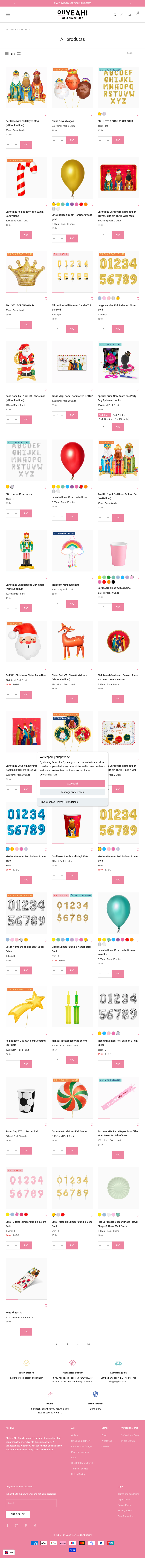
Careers (105, 1446)
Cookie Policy (124, 1505)
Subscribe (18, 1514)
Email (104, 1435)
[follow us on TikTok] (35, 1525)
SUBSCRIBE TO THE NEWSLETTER (77, 3)
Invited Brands (127, 1441)
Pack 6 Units (118, 415)
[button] (46, 114)
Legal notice (124, 1499)
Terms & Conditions (67, 801)
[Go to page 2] (99, 1344)
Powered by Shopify (82, 1535)
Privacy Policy (125, 1510)
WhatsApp (107, 1441)
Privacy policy (47, 801)
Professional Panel (129, 1435)
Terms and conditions (128, 1494)
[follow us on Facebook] (7, 1525)
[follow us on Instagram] (16, 1525)
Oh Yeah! (10, 30)
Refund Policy (78, 1474)
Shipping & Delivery (80, 1441)
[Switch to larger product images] (6, 53)
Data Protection (125, 1516)
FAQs (74, 1457)
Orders (74, 1435)
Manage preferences (72, 791)
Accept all (72, 783)
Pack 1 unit (104, 415)
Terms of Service (79, 1468)
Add (28, 145)
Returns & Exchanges (81, 1446)
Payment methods (80, 1452)
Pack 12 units (105, 418)
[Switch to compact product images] (19, 53)
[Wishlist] (115, 14)
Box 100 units (121, 418)
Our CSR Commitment (82, 1463)
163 (88, 1344)
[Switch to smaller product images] (12, 53)
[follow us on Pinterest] (26, 1525)
